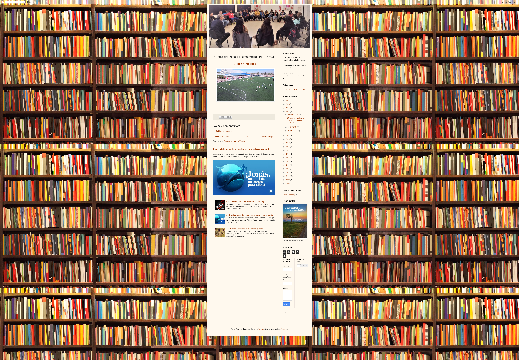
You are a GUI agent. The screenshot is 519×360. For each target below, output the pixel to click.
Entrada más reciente (221, 136)
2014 (288, 161)
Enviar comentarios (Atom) (234, 141)
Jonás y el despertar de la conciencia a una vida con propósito (241, 149)
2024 (288, 104)
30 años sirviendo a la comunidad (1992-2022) (295, 120)
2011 (288, 172)
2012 (288, 168)
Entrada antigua (268, 136)
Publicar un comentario (225, 131)
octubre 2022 (293, 114)
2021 (288, 135)
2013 (288, 165)
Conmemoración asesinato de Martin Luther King (245, 201)
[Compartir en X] (225, 117)
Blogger (284, 329)
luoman (261, 329)
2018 (288, 146)
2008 (288, 183)
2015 (288, 157)
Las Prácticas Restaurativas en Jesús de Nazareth (244, 228)
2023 (288, 107)
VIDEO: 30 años (244, 63)
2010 (288, 176)
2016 (288, 154)
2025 (288, 100)
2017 (288, 150)
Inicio (245, 136)
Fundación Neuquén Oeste (295, 89)
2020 (288, 139)
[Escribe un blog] (222, 117)
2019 (288, 142)
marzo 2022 (292, 130)
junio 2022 (292, 127)
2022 (288, 111)
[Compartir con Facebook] (228, 117)
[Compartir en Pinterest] (230, 117)
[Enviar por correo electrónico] (220, 117)
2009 (288, 179)
